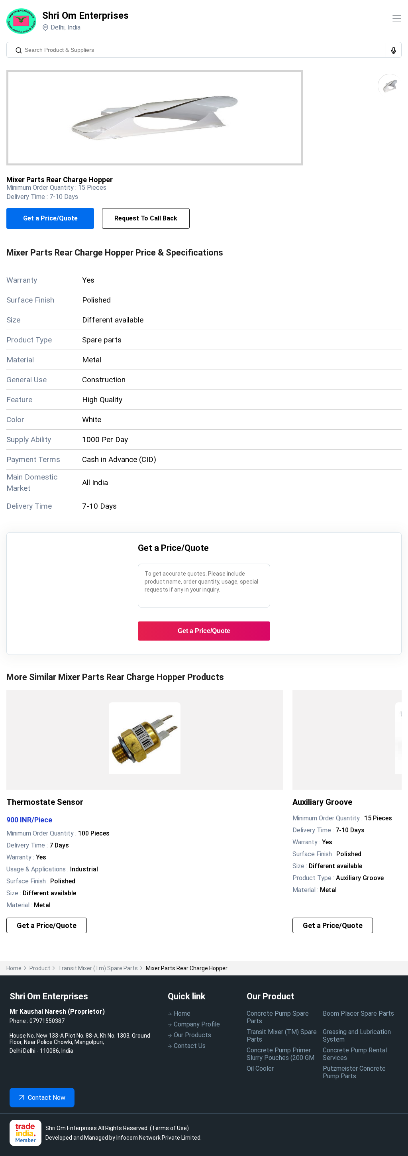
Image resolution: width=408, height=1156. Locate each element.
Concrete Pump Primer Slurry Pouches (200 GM (280, 1054)
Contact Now (46, 1097)
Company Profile (197, 1024)
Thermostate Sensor (44, 802)
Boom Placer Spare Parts (358, 1013)
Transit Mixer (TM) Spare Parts (282, 1035)
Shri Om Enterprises (85, 15)
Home (14, 968)
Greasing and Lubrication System (357, 1035)
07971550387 (47, 1021)
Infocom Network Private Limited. (159, 1137)
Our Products (192, 1035)
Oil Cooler (260, 1068)
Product (39, 968)
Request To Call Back (145, 218)
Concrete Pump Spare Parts (278, 1017)
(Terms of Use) (169, 1128)
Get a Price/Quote (50, 218)
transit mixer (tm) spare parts (98, 968)
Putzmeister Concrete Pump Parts (354, 1072)
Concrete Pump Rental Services (355, 1054)
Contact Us (190, 1046)
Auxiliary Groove (322, 802)
